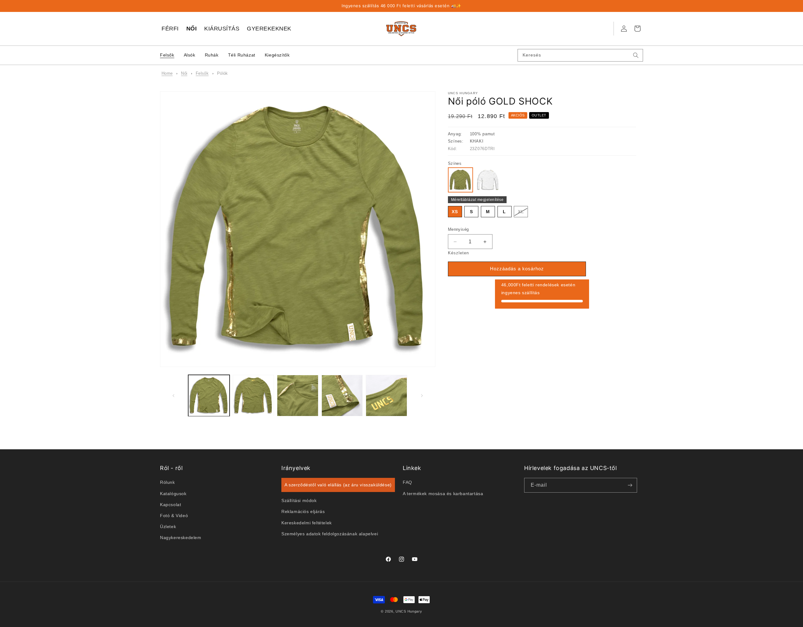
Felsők (167, 54)
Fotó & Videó (174, 515)
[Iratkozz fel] (630, 485)
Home (167, 73)
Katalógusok (173, 493)
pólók (222, 73)
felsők (202, 73)
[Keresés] (636, 55)
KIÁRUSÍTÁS (221, 28)
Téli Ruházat (241, 54)
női (184, 73)
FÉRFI (170, 28)
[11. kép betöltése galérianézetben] (386, 395)
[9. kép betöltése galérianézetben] (297, 395)
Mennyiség (458, 229)
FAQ (407, 482)
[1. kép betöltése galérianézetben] (209, 395)
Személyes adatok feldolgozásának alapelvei (329, 533)
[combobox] (580, 55)
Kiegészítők (277, 54)
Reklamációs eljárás (303, 511)
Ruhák (212, 54)
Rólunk (167, 482)
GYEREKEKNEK (269, 28)
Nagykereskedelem (180, 537)
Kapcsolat (170, 504)
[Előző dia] (173, 396)
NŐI (191, 28)
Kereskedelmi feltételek (306, 522)
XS (455, 211)
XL (523, 213)
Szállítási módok (299, 500)
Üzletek (168, 526)
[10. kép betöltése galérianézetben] (342, 395)
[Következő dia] (422, 396)
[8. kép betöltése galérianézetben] (253, 395)
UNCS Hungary (409, 611)
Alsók (189, 54)
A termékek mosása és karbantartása (443, 493)
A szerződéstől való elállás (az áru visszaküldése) (338, 484)
